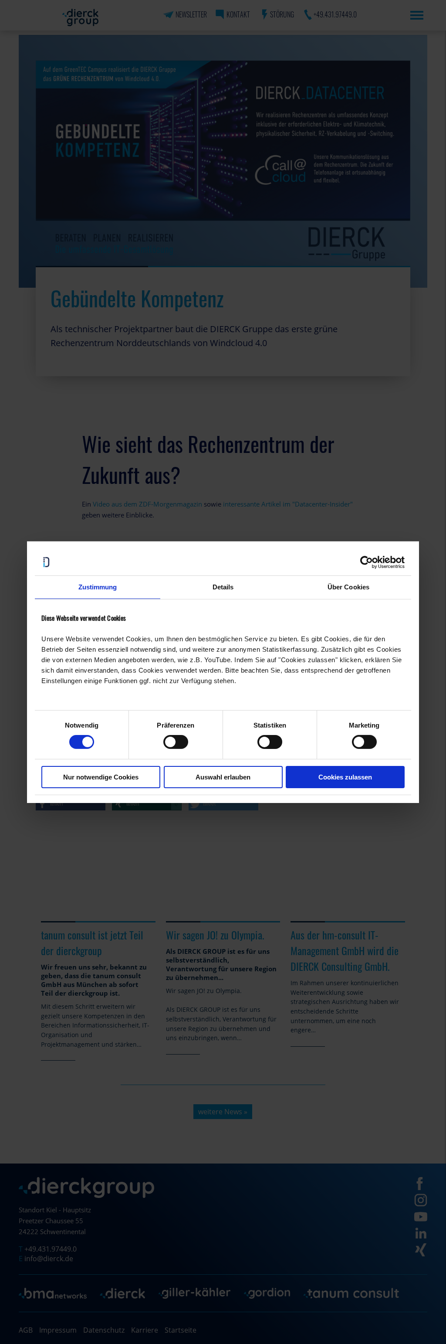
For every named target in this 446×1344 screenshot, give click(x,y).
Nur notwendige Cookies (101, 777)
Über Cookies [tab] (348, 586)
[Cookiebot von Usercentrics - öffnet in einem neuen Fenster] (366, 561)
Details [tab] (223, 586)
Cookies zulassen (345, 777)
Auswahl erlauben (223, 777)
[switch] (175, 742)
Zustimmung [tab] (97, 586)
